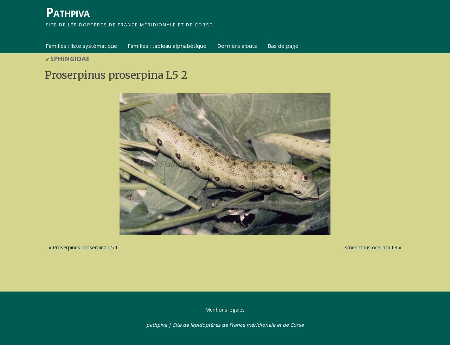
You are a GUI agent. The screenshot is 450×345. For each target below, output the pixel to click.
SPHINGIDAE (67, 59)
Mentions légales (225, 309)
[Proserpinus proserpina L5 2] (225, 164)
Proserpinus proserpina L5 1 (85, 247)
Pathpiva (67, 12)
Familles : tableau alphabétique (167, 45)
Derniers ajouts (237, 45)
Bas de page (283, 45)
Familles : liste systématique (81, 45)
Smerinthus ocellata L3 (371, 247)
